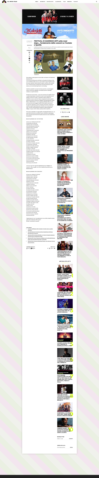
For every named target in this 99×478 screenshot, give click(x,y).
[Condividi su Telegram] (29, 58)
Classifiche (58, 1)
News (36, 1)
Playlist (76, 1)
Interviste (42, 1)
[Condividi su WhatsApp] (29, 52)
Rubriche (69, 1)
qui (46, 81)
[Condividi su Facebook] (29, 54)
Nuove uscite (50, 1)
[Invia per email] (29, 62)
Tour (64, 1)
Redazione (29, 45)
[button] (29, 60)
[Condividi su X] (29, 56)
